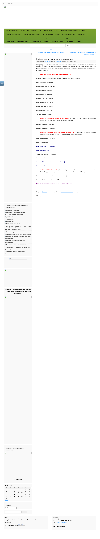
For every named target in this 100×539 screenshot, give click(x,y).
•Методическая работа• (14, 34)
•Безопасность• (81, 38)
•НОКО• (83, 30)
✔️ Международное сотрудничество (16, 245)
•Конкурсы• (9, 38)
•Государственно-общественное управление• (58, 38)
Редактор (58, 61)
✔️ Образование (9, 219)
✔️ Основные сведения (12, 210)
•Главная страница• (12, 30)
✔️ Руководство (9, 221)
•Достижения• (81, 34)
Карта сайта (8, 522)
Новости (44, 192)
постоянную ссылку (67, 192)
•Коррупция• (10, 41)
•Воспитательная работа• (32, 34)
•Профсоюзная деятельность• (70, 30)
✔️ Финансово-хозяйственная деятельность (18, 234)
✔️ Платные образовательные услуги (16, 232)
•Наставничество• (21, 38)
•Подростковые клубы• (50, 30)
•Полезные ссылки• (58, 41)
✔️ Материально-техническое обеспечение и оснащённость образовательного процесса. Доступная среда (18, 227)
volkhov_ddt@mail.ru (62, 522)
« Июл (6, 500)
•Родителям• (70, 41)
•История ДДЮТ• (36, 30)
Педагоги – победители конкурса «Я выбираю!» (50, 52)
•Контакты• (79, 41)
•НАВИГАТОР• (38, 38)
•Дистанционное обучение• (41, 41)
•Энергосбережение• (23, 41)
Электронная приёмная (59, 526)
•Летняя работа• (48, 34)
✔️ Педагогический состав (12, 223)
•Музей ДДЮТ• (25, 30)
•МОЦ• (30, 38)
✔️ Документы (9, 216)
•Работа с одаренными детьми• (65, 34)
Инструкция (18, 479)
